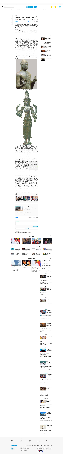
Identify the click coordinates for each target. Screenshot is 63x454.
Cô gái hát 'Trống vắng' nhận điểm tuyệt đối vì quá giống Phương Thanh (46, 344)
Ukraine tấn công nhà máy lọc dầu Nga (45, 292)
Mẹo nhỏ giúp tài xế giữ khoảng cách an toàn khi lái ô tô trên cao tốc (49, 413)
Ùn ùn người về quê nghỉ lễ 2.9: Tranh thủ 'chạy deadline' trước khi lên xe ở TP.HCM (49, 311)
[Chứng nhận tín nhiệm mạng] (40, 451)
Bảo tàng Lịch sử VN (30, 232)
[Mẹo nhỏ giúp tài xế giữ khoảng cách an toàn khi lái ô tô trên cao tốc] (43, 414)
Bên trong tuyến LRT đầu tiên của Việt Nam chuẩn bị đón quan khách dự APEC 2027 (49, 325)
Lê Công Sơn (19, 19)
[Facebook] (48, 445)
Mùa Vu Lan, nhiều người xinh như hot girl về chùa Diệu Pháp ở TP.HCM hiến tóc (45, 280)
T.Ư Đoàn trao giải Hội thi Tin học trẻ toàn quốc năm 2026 (49, 350)
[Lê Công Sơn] (16, 19)
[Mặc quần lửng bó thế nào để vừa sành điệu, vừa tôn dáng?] (43, 427)
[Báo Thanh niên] (14, 445)
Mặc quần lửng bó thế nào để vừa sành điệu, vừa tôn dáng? (49, 426)
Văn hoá (30, 440)
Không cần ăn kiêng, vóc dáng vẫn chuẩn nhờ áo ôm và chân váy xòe (45, 433)
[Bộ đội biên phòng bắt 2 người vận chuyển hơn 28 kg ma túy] (43, 276)
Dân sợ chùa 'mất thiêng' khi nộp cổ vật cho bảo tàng (24, 212)
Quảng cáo (29, 445)
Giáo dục (46, 360)
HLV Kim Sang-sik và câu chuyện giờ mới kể (49, 375)
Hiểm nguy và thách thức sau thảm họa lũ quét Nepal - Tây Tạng (49, 289)
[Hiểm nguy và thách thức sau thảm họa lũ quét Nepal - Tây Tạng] (43, 289)
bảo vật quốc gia (17, 232)
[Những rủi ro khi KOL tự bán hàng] (43, 300)
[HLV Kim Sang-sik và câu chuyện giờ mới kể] (43, 376)
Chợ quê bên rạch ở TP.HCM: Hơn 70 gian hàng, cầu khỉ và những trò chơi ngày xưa (45, 315)
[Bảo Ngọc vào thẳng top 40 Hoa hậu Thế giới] (43, 337)
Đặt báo (26, 445)
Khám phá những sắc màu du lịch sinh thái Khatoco (45, 331)
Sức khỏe (46, 385)
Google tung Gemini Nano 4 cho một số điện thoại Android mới (49, 401)
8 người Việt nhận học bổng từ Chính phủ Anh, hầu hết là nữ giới (46, 369)
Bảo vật (26, 232)
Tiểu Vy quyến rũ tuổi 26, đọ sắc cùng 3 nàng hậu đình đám (46, 341)
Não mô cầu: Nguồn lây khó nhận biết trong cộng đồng (45, 392)
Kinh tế (46, 297)
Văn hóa (16, 15)
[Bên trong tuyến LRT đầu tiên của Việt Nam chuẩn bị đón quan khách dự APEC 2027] (43, 325)
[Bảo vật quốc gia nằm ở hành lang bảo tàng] (19, 208)
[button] (11, 15)
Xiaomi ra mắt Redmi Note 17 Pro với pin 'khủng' (45, 408)
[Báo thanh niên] (31, 6)
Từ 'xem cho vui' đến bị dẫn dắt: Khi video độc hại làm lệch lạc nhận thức (45, 354)
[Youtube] (51, 445)
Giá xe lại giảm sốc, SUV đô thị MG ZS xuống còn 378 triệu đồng (46, 418)
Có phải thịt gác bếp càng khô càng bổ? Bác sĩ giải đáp (48, 388)
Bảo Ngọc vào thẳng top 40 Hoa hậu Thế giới (48, 337)
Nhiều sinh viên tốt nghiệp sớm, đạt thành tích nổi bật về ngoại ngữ (46, 367)
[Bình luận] (11, 21)
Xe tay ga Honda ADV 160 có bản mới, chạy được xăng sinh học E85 (46, 420)
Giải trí (46, 334)
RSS (32, 445)
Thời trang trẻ (39, 441)
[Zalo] (49, 445)
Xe (37, 440)
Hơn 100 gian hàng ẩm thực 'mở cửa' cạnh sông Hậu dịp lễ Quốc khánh (46, 328)
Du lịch (46, 321)
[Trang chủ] (11, 10)
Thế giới (46, 286)
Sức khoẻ (21, 440)
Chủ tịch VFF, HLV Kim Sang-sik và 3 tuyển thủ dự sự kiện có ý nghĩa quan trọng (46, 382)
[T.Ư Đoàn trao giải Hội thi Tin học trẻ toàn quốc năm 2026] (43, 350)
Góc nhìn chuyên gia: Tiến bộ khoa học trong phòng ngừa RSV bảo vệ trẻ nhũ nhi (45, 395)
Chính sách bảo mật (39, 445)
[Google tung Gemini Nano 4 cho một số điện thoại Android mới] (43, 401)
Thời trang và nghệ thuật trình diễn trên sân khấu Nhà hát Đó (45, 430)
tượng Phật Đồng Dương (22, 232)
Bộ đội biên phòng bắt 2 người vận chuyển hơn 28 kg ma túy (49, 276)
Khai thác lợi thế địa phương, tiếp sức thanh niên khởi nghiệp (45, 356)
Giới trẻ (46, 347)
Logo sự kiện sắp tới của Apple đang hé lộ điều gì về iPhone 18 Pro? (45, 405)
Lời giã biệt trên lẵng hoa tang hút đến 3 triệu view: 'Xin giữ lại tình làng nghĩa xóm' (45, 318)
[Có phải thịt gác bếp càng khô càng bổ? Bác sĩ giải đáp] (43, 388)
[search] (9, 7)
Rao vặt (47, 440)
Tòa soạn (35, 445)
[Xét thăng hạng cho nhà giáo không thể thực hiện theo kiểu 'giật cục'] (43, 363)
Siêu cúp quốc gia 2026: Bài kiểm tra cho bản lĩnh (45, 379)
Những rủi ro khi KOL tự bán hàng (49, 299)
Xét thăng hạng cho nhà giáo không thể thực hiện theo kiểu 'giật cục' (48, 362)
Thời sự (46, 273)
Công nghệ (46, 398)
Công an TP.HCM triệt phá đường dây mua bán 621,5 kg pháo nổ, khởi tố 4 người (46, 283)
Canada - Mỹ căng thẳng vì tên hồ (44, 294)
